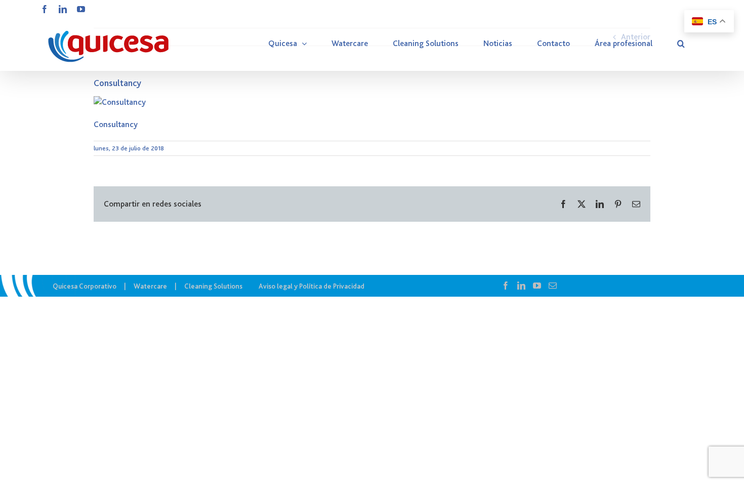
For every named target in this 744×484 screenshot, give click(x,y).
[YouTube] (537, 285)
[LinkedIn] (521, 285)
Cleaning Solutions (213, 286)
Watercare (150, 286)
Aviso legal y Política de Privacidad (311, 286)
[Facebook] (506, 285)
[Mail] (553, 285)
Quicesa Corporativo (84, 286)
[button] (681, 43)
